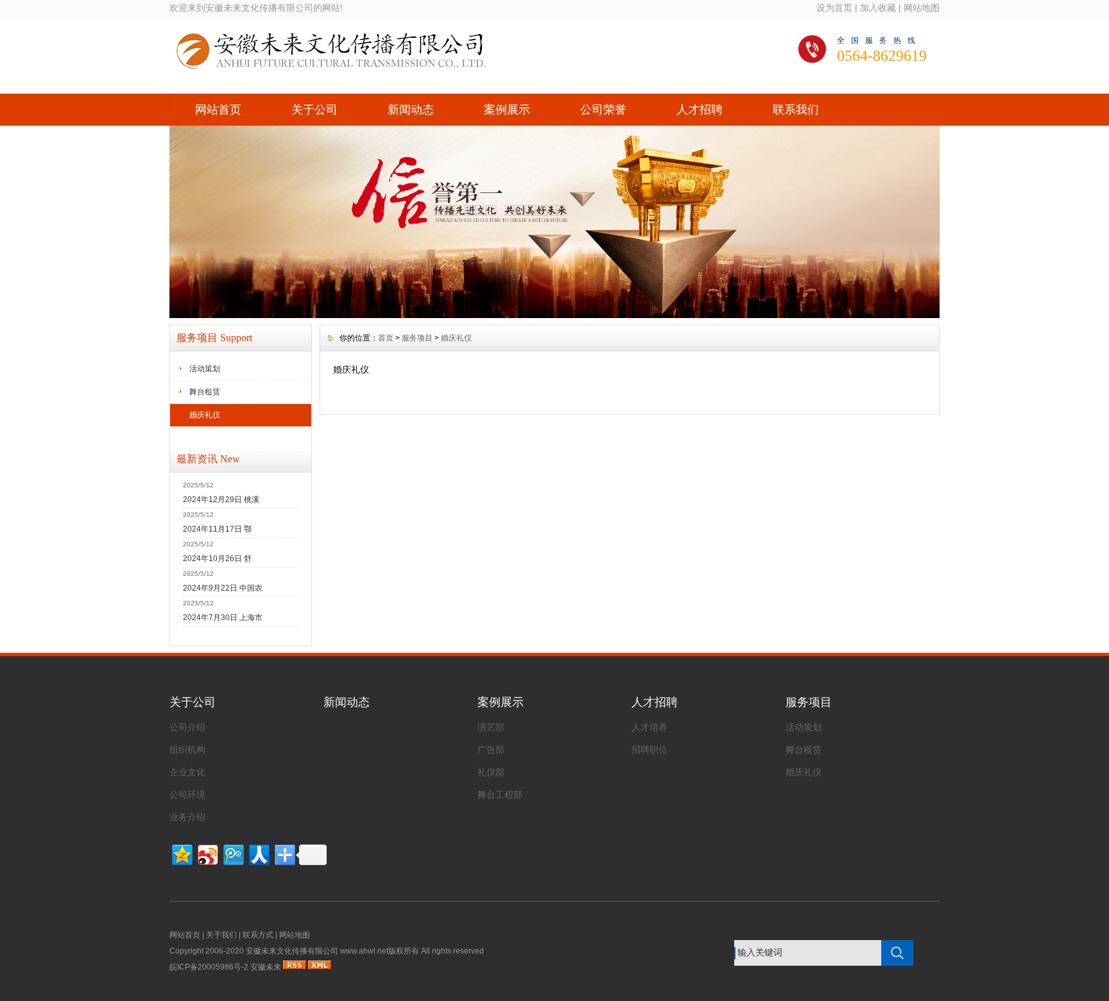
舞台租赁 (204, 391)
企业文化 (187, 772)
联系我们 (796, 109)
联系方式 (258, 934)
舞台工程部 (499, 794)
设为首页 (834, 8)
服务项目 (417, 337)
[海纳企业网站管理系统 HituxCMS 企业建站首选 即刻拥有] (554, 315)
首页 (385, 337)
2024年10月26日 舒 (217, 558)
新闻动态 (411, 109)
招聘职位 (649, 749)
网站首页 (218, 109)
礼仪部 (490, 772)
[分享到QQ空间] (181, 853)
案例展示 (507, 109)
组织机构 (187, 749)
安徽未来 (265, 967)
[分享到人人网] (258, 853)
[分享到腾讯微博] (233, 853)
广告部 (490, 749)
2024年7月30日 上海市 (222, 617)
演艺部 (490, 727)
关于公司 (314, 109)
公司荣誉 (603, 109)
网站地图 (922, 8)
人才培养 (649, 727)
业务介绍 (187, 817)
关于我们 (221, 934)
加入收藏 (878, 8)
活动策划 (204, 368)
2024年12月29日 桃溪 (221, 499)
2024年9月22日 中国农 (222, 588)
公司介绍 (187, 727)
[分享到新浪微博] (207, 853)
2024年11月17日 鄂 (217, 529)
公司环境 (187, 794)
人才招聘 (699, 109)
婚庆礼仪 (204, 414)
